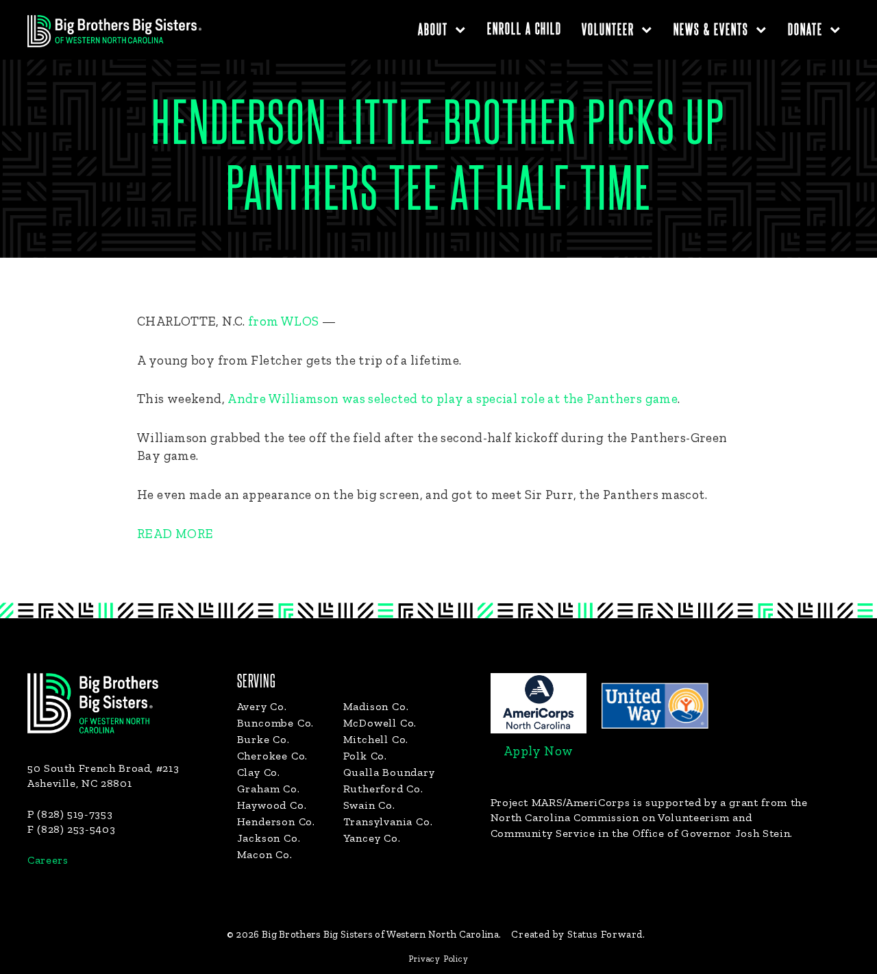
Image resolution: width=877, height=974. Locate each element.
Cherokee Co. (272, 755)
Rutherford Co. (383, 788)
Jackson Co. (269, 837)
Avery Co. (262, 706)
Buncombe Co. (275, 722)
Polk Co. (365, 755)
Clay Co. (258, 772)
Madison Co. (376, 706)
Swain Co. (369, 805)
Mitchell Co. (376, 739)
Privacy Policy (438, 958)
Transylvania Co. (388, 821)
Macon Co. (265, 854)
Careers (47, 859)
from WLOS (283, 321)
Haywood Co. (272, 805)
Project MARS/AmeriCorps (560, 802)
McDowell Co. (380, 722)
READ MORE (177, 533)
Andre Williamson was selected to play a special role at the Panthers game (452, 398)
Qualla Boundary (389, 772)
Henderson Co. (276, 821)
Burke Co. (263, 739)
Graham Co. (268, 788)
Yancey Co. (372, 837)
